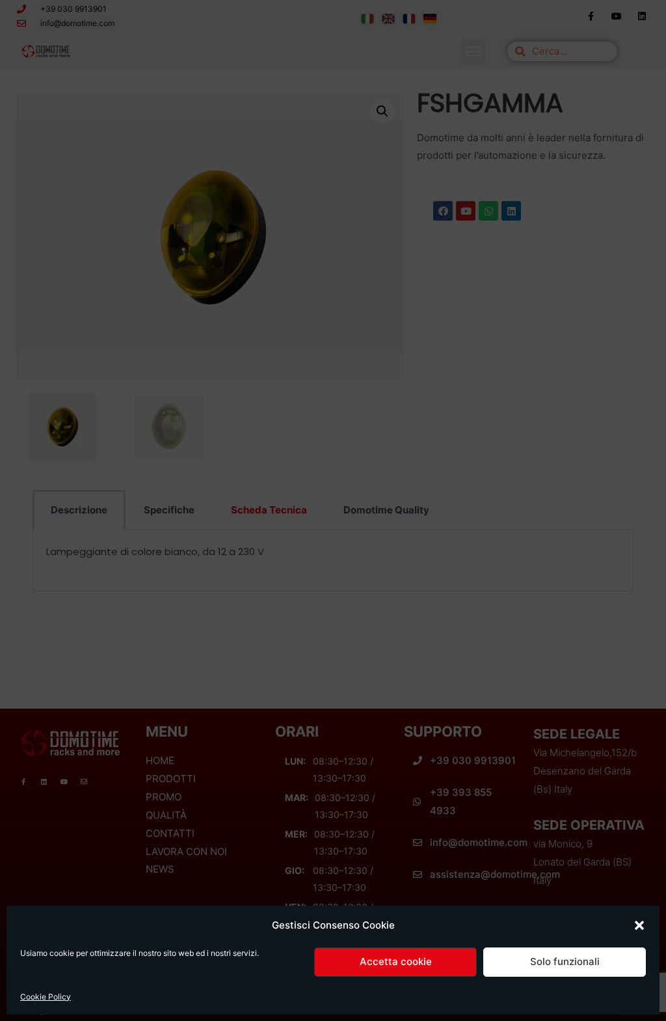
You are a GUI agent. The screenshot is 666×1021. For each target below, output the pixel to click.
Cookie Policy (45, 996)
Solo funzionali (565, 961)
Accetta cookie (396, 961)
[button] (639, 925)
